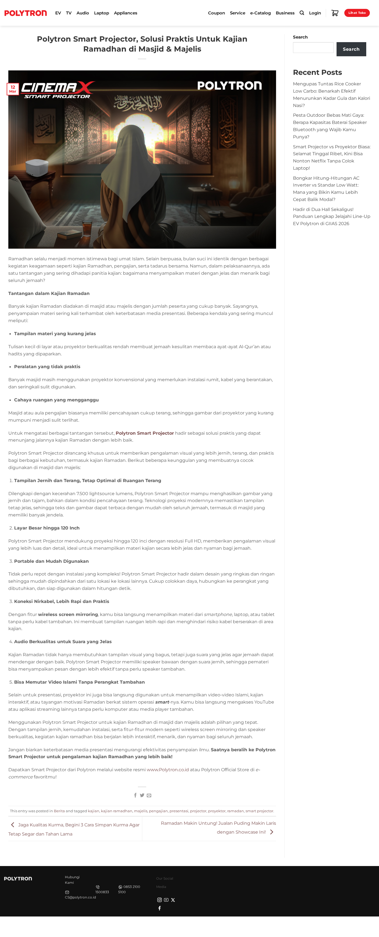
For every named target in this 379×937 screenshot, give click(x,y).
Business (285, 13)
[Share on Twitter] (142, 795)
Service (237, 13)
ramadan (235, 811)
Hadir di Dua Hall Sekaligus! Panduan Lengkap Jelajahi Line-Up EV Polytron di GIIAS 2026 (331, 216)
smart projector (259, 811)
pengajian (158, 811)
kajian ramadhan (116, 811)
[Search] (302, 13)
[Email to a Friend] (149, 795)
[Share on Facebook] (135, 795)
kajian (93, 811)
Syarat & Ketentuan (323, 925)
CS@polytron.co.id (80, 897)
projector (198, 811)
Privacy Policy (287, 925)
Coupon (216, 13)
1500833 (102, 892)
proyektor (217, 811)
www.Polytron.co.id (168, 769)
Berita (59, 811)
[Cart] (334, 13)
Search (300, 37)
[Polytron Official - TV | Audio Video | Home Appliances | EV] (25, 13)
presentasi (179, 811)
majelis (140, 811)
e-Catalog (260, 13)
